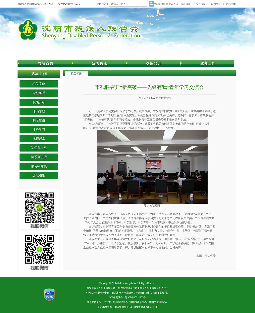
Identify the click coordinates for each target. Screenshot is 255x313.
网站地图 (231, 3)
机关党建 (38, 84)
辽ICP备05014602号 (135, 297)
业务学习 (38, 129)
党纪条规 (38, 93)
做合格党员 (39, 166)
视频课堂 (38, 138)
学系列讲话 (39, 157)
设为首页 (216, 3)
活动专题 (38, 111)
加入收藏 (200, 3)
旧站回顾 (185, 3)
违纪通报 (38, 175)
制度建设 (38, 120)
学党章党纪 (39, 148)
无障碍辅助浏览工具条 (166, 3)
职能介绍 (38, 102)
